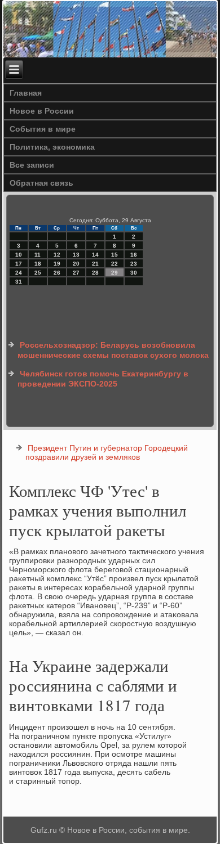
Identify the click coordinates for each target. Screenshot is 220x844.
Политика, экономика (52, 146)
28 (95, 273)
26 (57, 273)
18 (37, 264)
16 (133, 255)
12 (57, 255)
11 (37, 255)
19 (57, 264)
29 (114, 273)
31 (18, 282)
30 (133, 273)
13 (76, 255)
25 (37, 273)
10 (18, 255)
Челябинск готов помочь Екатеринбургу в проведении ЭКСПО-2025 (102, 378)
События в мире (43, 128)
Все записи (32, 164)
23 (133, 264)
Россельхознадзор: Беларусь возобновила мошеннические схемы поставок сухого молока (113, 350)
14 (95, 255)
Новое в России (42, 110)
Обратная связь (41, 182)
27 (76, 273)
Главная (26, 92)
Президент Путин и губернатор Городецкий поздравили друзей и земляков (106, 452)
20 (76, 264)
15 (114, 255)
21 (95, 264)
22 (114, 264)
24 (18, 273)
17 (18, 264)
